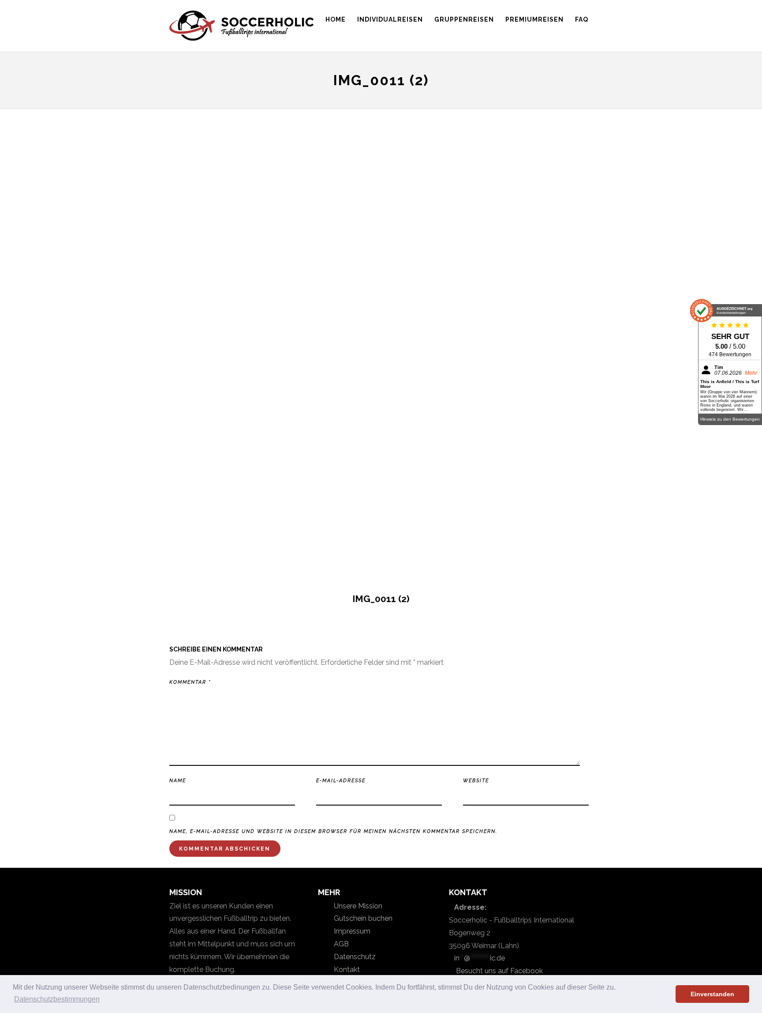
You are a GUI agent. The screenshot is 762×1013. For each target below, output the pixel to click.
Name (177, 780)
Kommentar (190, 682)
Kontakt (346, 969)
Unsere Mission (357, 906)
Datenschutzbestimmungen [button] (57, 999)
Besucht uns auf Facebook (498, 971)
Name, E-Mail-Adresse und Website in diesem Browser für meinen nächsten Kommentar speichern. (333, 831)
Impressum (351, 931)
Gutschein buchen (362, 918)
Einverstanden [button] (712, 994)
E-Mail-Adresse (341, 780)
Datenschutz (354, 957)
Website (476, 780)
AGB (340, 944)
